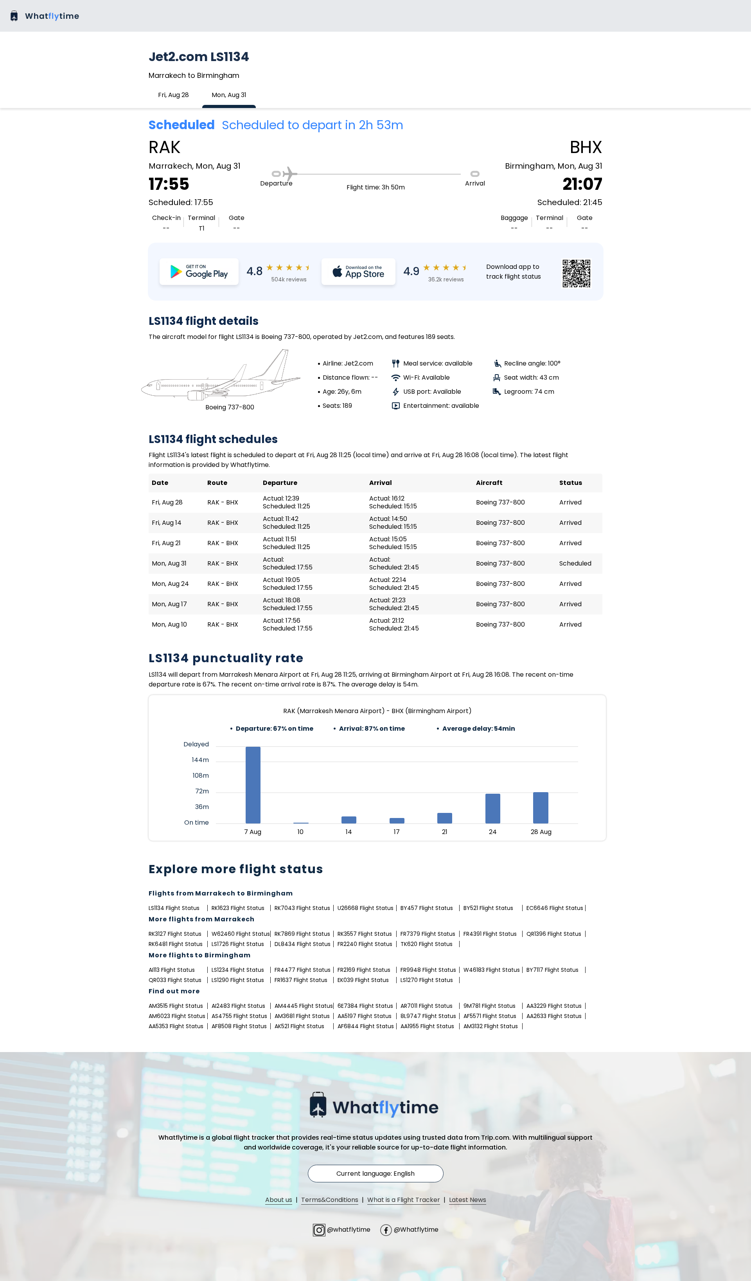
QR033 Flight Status (175, 980)
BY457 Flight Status (427, 908)
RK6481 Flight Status (176, 944)
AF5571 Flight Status (490, 1016)
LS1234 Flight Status (238, 970)
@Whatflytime (415, 1229)
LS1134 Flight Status (174, 908)
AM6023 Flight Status (177, 1016)
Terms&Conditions (329, 1199)
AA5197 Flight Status (365, 1016)
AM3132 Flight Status (491, 1026)
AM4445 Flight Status (304, 1006)
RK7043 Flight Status (302, 908)
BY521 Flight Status (488, 908)
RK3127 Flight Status (175, 934)
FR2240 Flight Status (365, 944)
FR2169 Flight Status (364, 970)
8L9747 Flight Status (428, 1016)
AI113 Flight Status (172, 970)
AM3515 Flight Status (176, 1006)
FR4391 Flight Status (490, 934)
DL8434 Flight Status (303, 944)
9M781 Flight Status (490, 1006)
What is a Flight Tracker (403, 1199)
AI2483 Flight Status (238, 1006)
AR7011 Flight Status (427, 1006)
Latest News (467, 1199)
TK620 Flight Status (427, 944)
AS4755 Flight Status (239, 1016)
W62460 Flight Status (241, 934)
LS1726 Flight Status (238, 944)
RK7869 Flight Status (302, 934)
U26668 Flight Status (365, 908)
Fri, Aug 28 (173, 94)
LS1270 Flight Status (427, 980)
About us (278, 1199)
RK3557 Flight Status (365, 934)
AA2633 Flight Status (554, 1016)
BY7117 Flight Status (552, 970)
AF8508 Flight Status (239, 1026)
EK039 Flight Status (363, 980)
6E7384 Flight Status (365, 1006)
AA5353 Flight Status (176, 1026)
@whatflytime (348, 1229)
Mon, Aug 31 (229, 94)
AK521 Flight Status (299, 1026)
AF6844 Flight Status (366, 1026)
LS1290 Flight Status (238, 980)
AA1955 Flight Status (427, 1026)
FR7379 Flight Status (428, 934)
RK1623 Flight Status (238, 908)
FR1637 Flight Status (301, 980)
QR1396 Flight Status (553, 934)
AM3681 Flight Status (302, 1016)
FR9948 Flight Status (428, 970)
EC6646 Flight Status (554, 908)
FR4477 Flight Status (303, 970)
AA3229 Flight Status (554, 1006)
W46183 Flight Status (492, 970)
